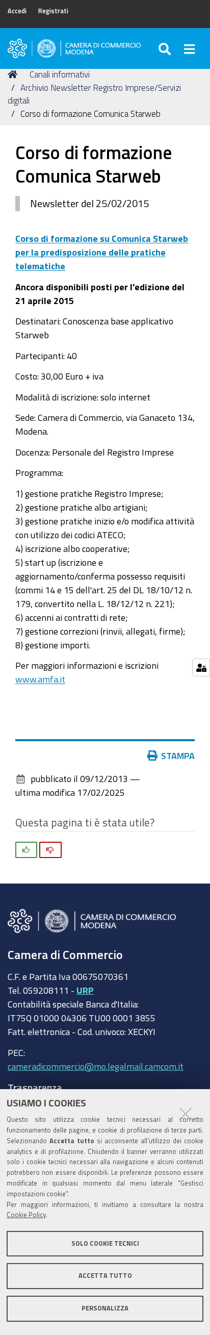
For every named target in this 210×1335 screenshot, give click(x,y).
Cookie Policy (26, 1215)
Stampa (178, 755)
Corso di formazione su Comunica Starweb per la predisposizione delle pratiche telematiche (101, 252)
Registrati (53, 11)
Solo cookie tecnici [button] (105, 1243)
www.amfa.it (40, 679)
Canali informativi (60, 74)
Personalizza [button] (105, 1308)
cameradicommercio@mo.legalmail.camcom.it (95, 1066)
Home (14, 74)
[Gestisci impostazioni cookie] (201, 667)
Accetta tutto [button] (105, 1275)
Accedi (17, 11)
